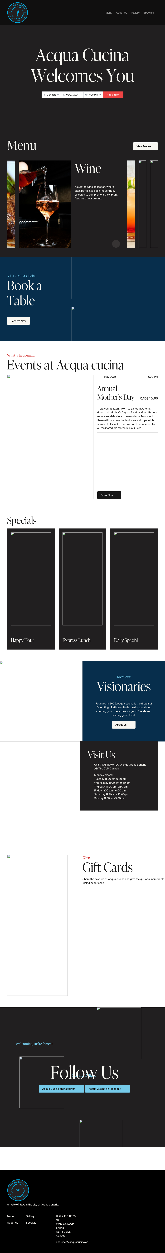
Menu (109, 12)
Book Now (107, 495)
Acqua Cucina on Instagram (58, 1088)
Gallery (135, 12)
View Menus (144, 146)
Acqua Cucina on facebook (104, 1088)
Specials (148, 12)
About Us (121, 12)
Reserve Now (18, 321)
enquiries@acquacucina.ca (72, 1242)
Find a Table (113, 94)
